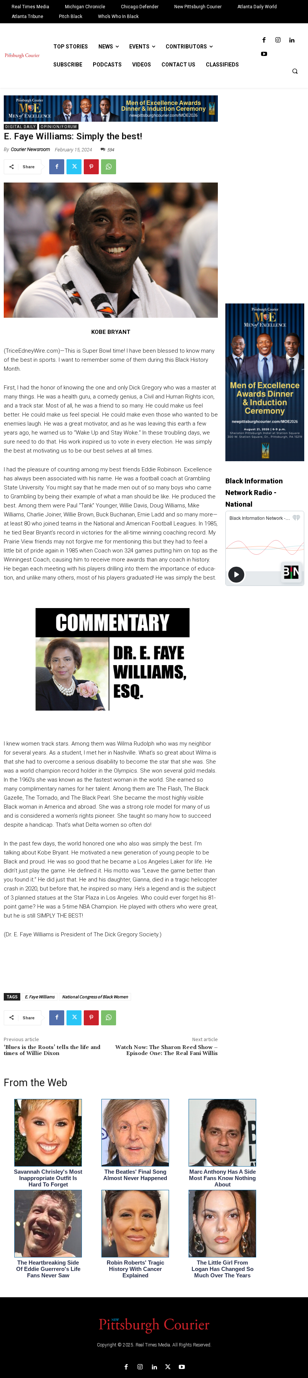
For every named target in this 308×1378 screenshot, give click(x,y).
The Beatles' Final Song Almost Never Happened (135, 1174)
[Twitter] (74, 166)
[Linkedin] (292, 40)
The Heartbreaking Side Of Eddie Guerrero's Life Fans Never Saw (48, 1268)
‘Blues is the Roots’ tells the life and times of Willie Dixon (52, 1050)
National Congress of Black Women (95, 996)
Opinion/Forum (59, 127)
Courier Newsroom (30, 149)
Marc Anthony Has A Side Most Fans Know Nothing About (222, 1178)
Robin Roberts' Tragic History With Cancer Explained (135, 1268)
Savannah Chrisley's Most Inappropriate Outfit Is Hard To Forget (48, 1178)
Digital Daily (20, 127)
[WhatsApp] (108, 166)
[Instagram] (278, 40)
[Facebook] (264, 40)
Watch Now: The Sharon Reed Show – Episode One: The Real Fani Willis (166, 1050)
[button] (294, 71)
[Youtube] (264, 54)
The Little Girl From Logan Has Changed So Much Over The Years (223, 1268)
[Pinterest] (91, 166)
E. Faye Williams (39, 996)
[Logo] (154, 1325)
